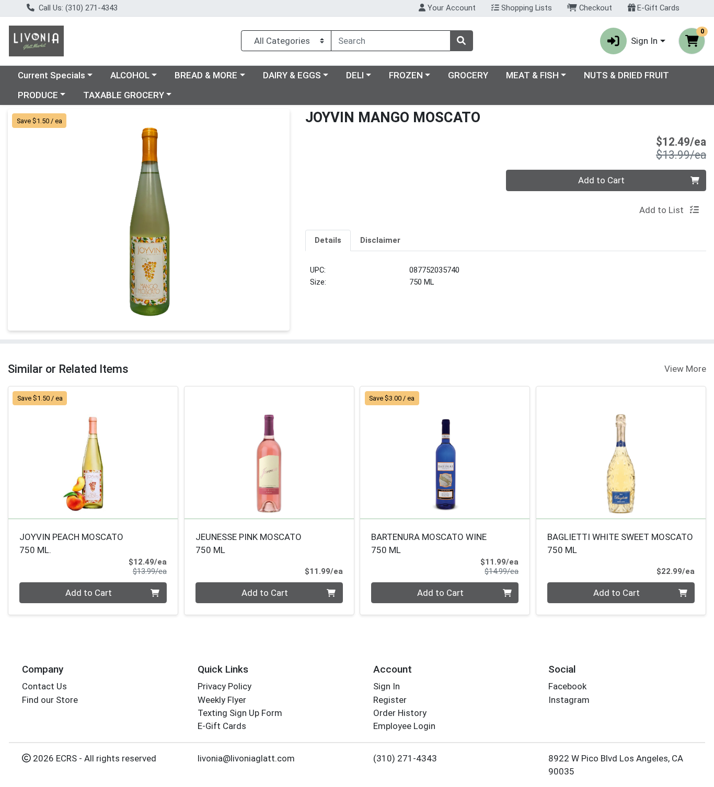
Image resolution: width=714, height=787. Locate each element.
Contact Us (44, 686)
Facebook (567, 686)
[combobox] (391, 40)
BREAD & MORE (206, 75)
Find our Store (50, 700)
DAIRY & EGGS (292, 75)
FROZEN (406, 75)
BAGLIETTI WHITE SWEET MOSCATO (620, 543)
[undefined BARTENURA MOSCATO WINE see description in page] (445, 452)
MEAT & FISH (532, 75)
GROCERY (468, 75)
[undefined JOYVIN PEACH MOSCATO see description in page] (93, 452)
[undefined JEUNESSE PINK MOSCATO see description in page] (269, 452)
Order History (400, 713)
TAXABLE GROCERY (123, 95)
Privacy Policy (224, 686)
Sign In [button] (644, 41)
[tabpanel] (505, 280)
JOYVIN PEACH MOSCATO (71, 543)
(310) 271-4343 (405, 758)
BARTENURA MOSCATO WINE (429, 543)
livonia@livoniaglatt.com (246, 758)
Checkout (594, 8)
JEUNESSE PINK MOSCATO (248, 543)
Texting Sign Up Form (240, 713)
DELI (355, 75)
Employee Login (404, 726)
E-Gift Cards (657, 8)
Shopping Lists (525, 8)
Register (390, 700)
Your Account (450, 8)
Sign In (386, 686)
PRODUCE (38, 95)
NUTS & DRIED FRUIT (626, 75)
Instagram (569, 700)
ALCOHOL (129, 75)
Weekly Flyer (222, 700)
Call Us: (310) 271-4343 (77, 8)
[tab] (328, 240)
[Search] (461, 40)
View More (685, 368)
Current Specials (51, 75)
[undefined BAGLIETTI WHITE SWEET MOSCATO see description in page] (621, 452)
